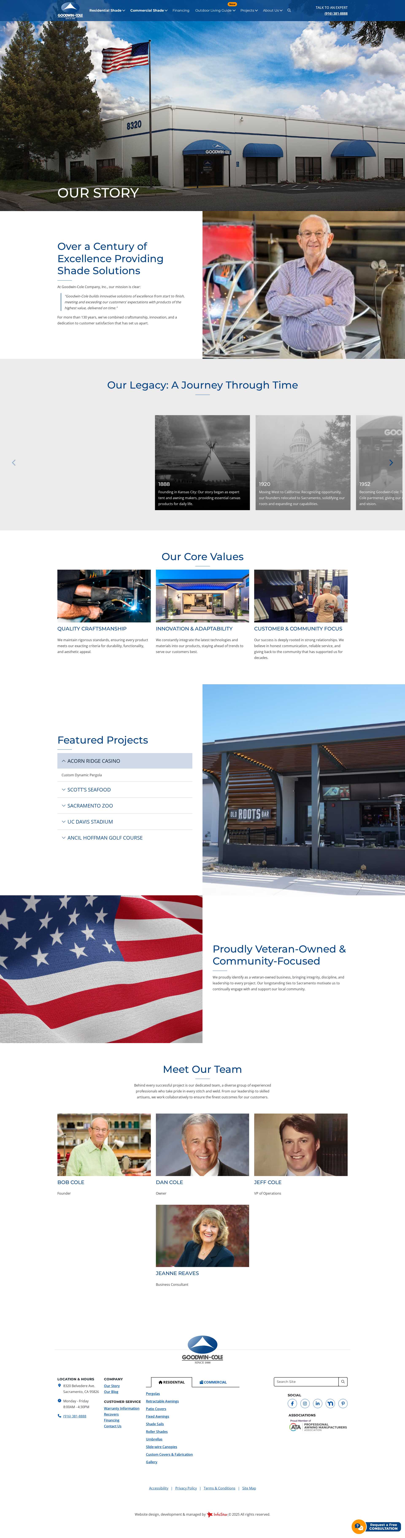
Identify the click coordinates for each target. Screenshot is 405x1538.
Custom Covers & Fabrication (169, 1454)
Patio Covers (156, 1409)
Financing (181, 10)
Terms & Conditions (219, 1488)
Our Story (112, 1386)
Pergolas (153, 1393)
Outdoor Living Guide (215, 7)
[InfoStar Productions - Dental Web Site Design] (217, 1514)
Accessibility (158, 1488)
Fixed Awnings (157, 1416)
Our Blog (111, 1391)
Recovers (111, 1414)
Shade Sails (155, 1424)
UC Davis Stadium (90, 821)
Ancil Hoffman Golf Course (105, 837)
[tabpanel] (192, 1428)
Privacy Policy (186, 1488)
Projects (247, 10)
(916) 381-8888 (336, 13)
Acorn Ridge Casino (94, 760)
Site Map (249, 1488)
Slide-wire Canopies (161, 1447)
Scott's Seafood (89, 789)
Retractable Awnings (162, 1401)
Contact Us (113, 1426)
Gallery (151, 1462)
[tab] (171, 1382)
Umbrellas (154, 1439)
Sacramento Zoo (90, 805)
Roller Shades (157, 1431)
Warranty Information (121, 1408)
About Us (271, 10)
